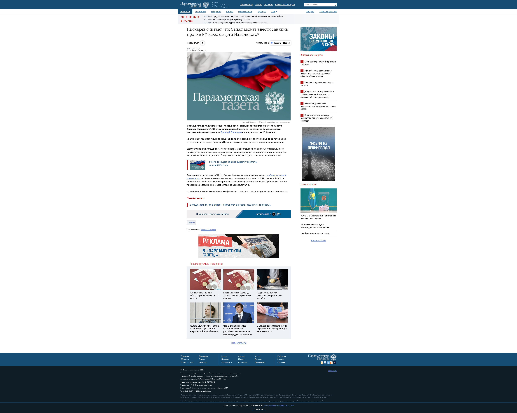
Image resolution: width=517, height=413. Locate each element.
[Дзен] (286, 43)
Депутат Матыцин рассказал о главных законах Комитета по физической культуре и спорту (317, 94)
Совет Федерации (328, 11)
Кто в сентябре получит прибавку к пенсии (226, 19)
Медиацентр (226, 362)
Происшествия (245, 11)
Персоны (225, 359)
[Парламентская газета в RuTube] (334, 362)
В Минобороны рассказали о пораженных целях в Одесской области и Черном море (316, 73)
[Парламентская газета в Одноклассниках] (331, 362)
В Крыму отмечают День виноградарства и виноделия (315, 226)
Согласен (258, 409)
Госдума (310, 11)
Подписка (268, 5)
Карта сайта (332, 371)
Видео (224, 356)
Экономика (200, 11)
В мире (229, 11)
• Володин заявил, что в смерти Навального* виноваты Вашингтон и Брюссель (230, 204)
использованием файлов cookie (279, 405)
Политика (185, 11)
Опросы (241, 356)
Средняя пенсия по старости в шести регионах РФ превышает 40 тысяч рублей (243, 16)
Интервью (242, 362)
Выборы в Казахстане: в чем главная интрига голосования (318, 217)
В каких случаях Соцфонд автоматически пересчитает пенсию (235, 22)
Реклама (280, 359)
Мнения (241, 359)
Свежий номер (246, 5)
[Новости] (276, 43)
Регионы (258, 359)
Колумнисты (260, 362)
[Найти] (335, 5)
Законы (258, 5)
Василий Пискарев (231, 132)
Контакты (281, 356)
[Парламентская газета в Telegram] (328, 362)
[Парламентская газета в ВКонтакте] (325, 362)
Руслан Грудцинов (199, 50)
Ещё (273, 11)
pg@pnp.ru (207, 391)
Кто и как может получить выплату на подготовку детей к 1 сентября (316, 118)
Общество (216, 11)
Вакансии (281, 362)
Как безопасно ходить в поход (315, 233)
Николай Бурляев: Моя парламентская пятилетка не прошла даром (318, 106)
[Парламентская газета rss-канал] (322, 362)
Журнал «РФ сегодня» (285, 5)
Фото (257, 356)
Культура (262, 11)
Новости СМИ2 (238, 343)
